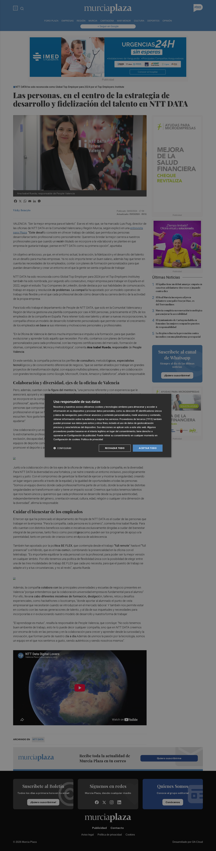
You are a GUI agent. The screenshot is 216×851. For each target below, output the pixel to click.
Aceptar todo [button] (148, 448)
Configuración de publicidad (81, 435)
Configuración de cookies (66, 439)
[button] (62, 448)
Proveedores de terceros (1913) (136, 419)
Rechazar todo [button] (114, 448)
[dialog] (108, 425)
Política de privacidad (92, 439)
